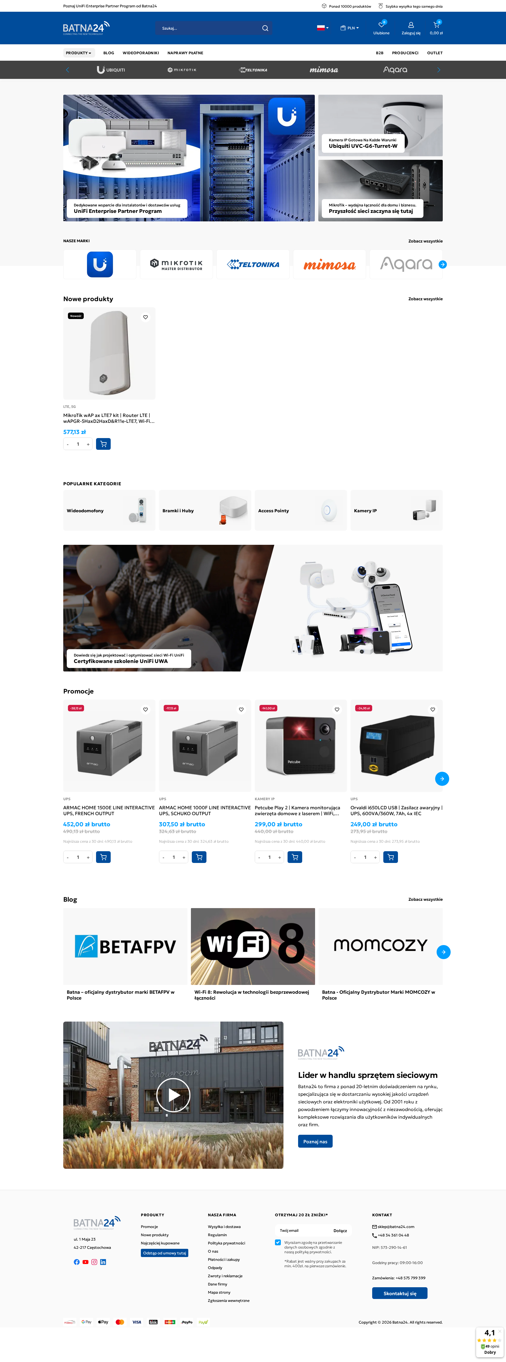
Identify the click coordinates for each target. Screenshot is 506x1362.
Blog (70, 899)
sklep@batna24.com (395, 1226)
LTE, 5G (69, 406)
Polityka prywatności (226, 1243)
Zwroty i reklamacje (225, 1275)
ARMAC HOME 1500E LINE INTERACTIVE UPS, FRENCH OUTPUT (109, 810)
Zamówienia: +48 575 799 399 (398, 1278)
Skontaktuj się (400, 1293)
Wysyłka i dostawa (224, 1226)
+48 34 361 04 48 (393, 1235)
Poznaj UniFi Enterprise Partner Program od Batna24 (110, 6)
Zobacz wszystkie (425, 240)
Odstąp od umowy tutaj (164, 1253)
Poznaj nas (315, 1141)
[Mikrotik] (182, 70)
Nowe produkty (88, 298)
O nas (213, 1251)
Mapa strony (219, 1292)
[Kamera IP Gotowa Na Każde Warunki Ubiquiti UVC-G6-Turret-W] (380, 124)
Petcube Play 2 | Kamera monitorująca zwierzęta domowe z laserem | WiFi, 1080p (297, 810)
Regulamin (217, 1234)
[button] (323, 27)
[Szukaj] (265, 28)
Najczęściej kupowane (160, 1243)
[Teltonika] (253, 70)
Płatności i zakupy (224, 1259)
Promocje (78, 691)
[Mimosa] (324, 70)
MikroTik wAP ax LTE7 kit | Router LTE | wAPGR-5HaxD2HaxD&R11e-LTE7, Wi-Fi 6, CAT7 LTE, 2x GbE (109, 418)
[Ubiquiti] (111, 70)
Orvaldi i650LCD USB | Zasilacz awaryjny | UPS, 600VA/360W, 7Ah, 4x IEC (397, 810)
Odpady (215, 1267)
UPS (67, 799)
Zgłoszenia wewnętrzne (228, 1300)
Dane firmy (217, 1284)
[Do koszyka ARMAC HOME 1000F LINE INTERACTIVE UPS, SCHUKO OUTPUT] (199, 857)
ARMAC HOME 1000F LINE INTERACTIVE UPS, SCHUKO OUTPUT (205, 810)
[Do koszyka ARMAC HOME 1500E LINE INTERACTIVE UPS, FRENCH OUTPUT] (103, 857)
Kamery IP (265, 799)
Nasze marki (76, 241)
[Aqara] (395, 70)
